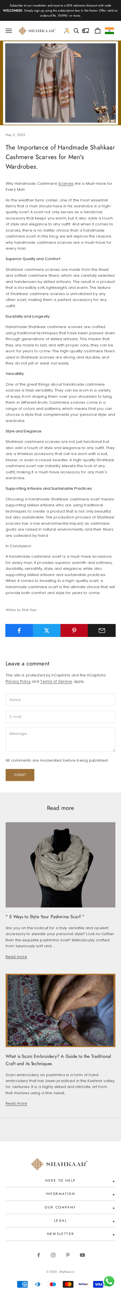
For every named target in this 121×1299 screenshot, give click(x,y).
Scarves (65, 183)
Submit (20, 774)
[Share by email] (101, 630)
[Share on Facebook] (19, 630)
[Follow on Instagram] (53, 1255)
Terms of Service (56, 681)
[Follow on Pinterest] (68, 1255)
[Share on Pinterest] (74, 630)
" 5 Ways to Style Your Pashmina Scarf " (45, 916)
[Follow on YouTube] (82, 1255)
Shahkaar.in (67, 1271)
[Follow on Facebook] (38, 1255)
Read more (16, 956)
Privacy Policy (18, 681)
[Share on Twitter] (46, 630)
